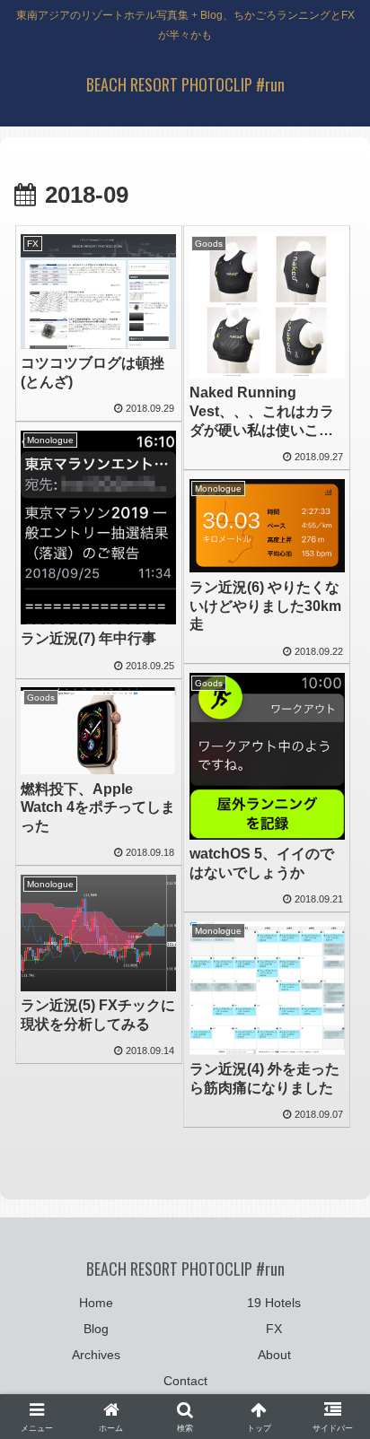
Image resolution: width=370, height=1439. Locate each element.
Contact (185, 1381)
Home (96, 1302)
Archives (96, 1354)
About (274, 1354)
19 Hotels (274, 1302)
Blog (96, 1328)
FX (274, 1328)
